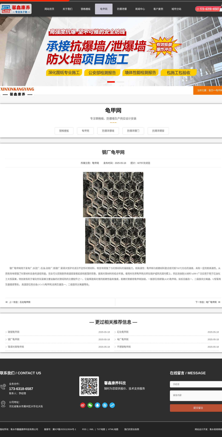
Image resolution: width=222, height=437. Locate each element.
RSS (84, 429)
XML (91, 429)
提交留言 (198, 408)
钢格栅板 (85, 9)
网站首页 (49, 9)
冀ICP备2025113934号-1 (64, 429)
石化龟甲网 (25, 302)
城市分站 (176, 9)
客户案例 (158, 9)
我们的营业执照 (131, 429)
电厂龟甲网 (211, 302)
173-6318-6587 (21, 389)
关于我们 (67, 9)
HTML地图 (113, 429)
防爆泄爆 (122, 9)
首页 (211, 90)
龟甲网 (103, 9)
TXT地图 (101, 429)
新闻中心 (140, 9)
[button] (101, 82)
